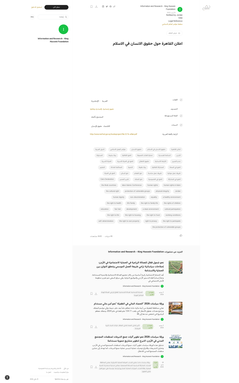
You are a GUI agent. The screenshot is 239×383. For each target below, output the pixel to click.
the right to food (153, 215)
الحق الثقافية (126, 155)
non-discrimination (137, 197)
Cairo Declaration (107, 179)
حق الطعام (138, 173)
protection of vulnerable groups (137, 191)
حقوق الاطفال (144, 161)
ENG (32, 17)
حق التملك (138, 179)
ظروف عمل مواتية (174, 173)
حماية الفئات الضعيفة (145, 155)
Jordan (177, 191)
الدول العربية (99, 149)
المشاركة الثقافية (158, 167)
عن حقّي (66, 368)
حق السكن (124, 173)
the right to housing (133, 215)
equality (154, 197)
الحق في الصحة (175, 167)
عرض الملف (172, 33)
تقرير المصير (124, 179)
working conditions (173, 215)
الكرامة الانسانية (160, 161)
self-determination (106, 221)
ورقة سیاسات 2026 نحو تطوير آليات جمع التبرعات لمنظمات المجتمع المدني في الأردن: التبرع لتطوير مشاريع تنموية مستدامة (129, 339)
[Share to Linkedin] (103, 6)
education (105, 209)
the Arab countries (108, 185)
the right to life (113, 215)
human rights (153, 185)
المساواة (100, 155)
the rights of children (172, 203)
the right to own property (129, 221)
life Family (131, 203)
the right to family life (149, 203)
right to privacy (151, 221)
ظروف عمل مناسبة (155, 173)
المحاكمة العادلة (116, 167)
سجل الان (56, 7)
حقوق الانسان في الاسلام (156, 149)
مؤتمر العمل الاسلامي (117, 149)
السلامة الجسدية (165, 155)
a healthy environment (171, 197)
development (131, 209)
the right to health (114, 203)
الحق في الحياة (109, 173)
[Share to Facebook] (110, 6)
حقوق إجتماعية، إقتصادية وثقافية (102, 109)
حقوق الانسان (136, 149)
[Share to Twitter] (106, 6)
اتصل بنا (48, 372)
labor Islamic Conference (132, 185)
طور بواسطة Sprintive (61, 379)
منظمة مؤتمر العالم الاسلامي (172, 24)
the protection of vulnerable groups (166, 227)
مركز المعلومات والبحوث (61, 372)
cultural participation (172, 209)
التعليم (102, 167)
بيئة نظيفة (142, 167)
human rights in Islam (172, 185)
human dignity (118, 197)
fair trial (117, 209)
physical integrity (162, 191)
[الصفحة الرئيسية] (206, 6)
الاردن (178, 155)
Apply (65, 16)
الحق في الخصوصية (155, 179)
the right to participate (171, 221)
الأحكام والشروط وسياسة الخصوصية (49, 368)
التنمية (130, 167)
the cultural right (112, 191)
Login (91, 6)
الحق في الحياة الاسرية (125, 161)
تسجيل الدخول (36, 7)
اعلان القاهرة (175, 149)
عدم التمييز (176, 161)
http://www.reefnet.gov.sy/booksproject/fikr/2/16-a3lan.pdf (113, 134)
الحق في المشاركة (174, 179)
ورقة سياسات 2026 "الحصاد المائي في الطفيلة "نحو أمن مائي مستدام (129, 304)
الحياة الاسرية (106, 161)
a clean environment (151, 209)
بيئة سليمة (112, 155)
